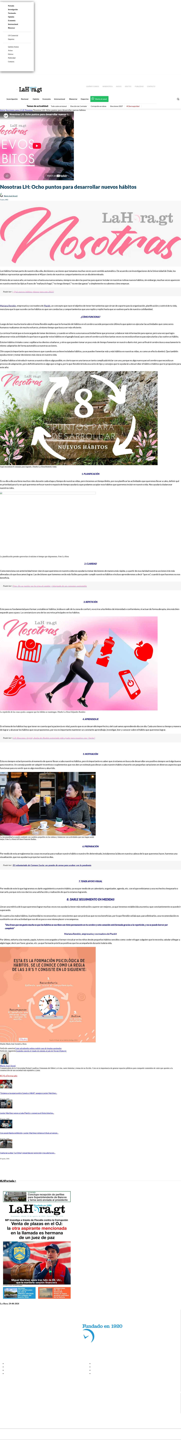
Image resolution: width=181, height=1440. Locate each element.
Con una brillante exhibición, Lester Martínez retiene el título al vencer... (29, 1133)
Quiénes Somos (13, 47)
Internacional (13, 24)
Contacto (11, 62)
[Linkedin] (167, 76)
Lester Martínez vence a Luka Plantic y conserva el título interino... (27, 1113)
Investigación (13, 9)
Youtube (11, 1412)
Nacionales (12, 13)
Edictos (10, 54)
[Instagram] (163, 76)
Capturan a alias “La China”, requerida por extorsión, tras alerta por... (27, 1153)
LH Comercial (13, 35)
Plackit (47, 305)
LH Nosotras (27, 110)
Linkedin (11, 1405)
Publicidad (11, 58)
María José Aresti (10, 196)
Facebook (12, 1399)
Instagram (12, 1402)
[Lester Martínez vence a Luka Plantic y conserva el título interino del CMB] (6, 1107)
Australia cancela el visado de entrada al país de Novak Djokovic (41, 1051)
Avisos (10, 50)
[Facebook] (159, 76)
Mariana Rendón (8, 305)
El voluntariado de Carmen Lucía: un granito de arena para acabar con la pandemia (52, 865)
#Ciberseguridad (133, 106)
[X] (4, 1408)
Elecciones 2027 (116, 106)
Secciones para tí (13, 110)
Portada (11, 6)
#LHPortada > (8, 1180)
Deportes (11, 39)
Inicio (2, 110)
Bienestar (11, 28)
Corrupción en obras (98, 106)
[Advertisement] (74, 1169)
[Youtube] (176, 76)
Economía (11, 21)
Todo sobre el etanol (59, 106)
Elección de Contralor (78, 106)
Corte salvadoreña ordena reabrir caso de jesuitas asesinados (38, 1048)
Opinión (11, 17)
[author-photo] (4, 1063)
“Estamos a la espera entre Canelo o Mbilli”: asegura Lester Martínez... (28, 1093)
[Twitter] (172, 76)
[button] (178, 99)
